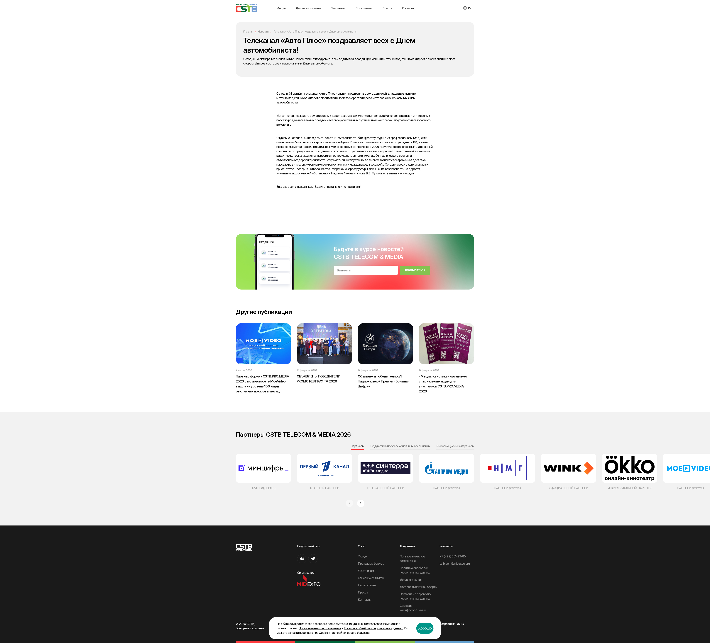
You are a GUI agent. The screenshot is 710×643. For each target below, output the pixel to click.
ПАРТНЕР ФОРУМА (446, 488)
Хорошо (425, 628)
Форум (281, 8)
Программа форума (371, 563)
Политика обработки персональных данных (373, 628)
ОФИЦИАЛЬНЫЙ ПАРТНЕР (568, 488)
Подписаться (415, 270)
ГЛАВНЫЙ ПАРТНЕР (324, 488)
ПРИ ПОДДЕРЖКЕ (263, 488)
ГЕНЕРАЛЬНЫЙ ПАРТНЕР (385, 488)
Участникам (338, 8)
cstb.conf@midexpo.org (454, 563)
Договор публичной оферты (418, 587)
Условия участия (411, 579)
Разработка (447, 624)
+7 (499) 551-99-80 (452, 556)
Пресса (387, 8)
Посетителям (364, 8)
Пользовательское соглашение (320, 628)
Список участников (371, 578)
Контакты (408, 8)
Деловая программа (308, 8)
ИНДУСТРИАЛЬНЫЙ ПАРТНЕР (629, 488)
